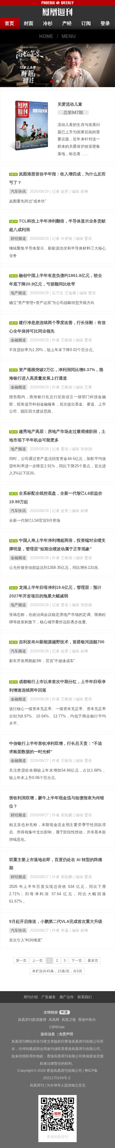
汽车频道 (18, 651)
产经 (67, 23)
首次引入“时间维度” (25, 940)
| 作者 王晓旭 (61, 340)
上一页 (37, 960)
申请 (64, 1012)
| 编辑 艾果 (82, 387)
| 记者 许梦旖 (61, 238)
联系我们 (85, 997)
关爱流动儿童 (70, 104)
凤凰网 (54, 1020)
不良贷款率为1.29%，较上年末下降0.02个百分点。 (52, 350)
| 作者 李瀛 (60, 930)
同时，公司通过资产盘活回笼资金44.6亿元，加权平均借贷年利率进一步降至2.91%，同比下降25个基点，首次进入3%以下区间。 (57, 466)
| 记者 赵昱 (60, 191)
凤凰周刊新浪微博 (32, 1020)
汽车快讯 (18, 191)
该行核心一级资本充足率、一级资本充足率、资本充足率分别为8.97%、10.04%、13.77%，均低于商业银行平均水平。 (57, 716)
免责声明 (66, 1034)
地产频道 (18, 293)
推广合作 (67, 997)
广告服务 (49, 997)
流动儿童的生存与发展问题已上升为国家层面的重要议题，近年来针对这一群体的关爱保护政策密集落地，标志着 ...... (79, 139)
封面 (28, 23)
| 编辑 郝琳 (79, 191)
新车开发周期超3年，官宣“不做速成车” (42, 661)
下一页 (76, 960)
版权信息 (48, 1034)
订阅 (86, 23)
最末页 (93, 960)
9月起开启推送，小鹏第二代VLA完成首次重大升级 (55, 921)
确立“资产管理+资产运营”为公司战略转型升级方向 (51, 302)
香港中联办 (87, 1020)
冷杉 (47, 23)
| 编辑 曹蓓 (82, 238)
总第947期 (73, 112)
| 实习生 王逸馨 (63, 293)
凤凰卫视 (69, 1020)
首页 (9, 23)
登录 (105, 23)
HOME (46, 36)
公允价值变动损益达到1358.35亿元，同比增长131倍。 (55, 567)
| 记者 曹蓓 (60, 449)
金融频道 (18, 340)
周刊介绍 (31, 997)
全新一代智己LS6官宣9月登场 (34, 520)
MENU (69, 36)
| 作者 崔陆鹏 (61, 815)
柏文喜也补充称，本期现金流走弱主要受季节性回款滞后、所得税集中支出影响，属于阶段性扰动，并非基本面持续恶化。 (57, 832)
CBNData (57, 1027)
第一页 (21, 960)
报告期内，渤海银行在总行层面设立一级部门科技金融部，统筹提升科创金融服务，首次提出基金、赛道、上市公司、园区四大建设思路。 (57, 404)
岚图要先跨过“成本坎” (27, 201)
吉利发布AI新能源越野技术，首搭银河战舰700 (61, 641)
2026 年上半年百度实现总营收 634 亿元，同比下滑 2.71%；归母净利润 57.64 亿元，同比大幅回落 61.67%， (57, 893)
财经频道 (18, 238)
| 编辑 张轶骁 (81, 449)
